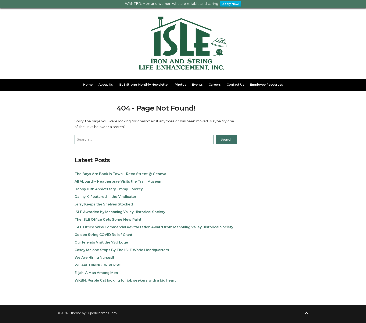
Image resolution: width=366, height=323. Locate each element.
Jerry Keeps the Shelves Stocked (104, 204)
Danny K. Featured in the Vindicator (105, 197)
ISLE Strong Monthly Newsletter (144, 84)
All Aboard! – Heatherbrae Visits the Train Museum (118, 181)
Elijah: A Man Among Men (96, 273)
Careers (215, 84)
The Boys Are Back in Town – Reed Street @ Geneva (120, 174)
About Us (105, 84)
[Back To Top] (306, 313)
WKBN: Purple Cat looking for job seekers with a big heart (125, 280)
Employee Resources (266, 84)
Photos (180, 84)
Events (197, 84)
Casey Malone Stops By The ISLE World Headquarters (122, 250)
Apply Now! (230, 3)
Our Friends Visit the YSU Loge (101, 242)
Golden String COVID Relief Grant (103, 235)
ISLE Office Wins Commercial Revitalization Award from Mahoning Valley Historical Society (154, 227)
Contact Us (235, 84)
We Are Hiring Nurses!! (94, 258)
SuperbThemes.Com (101, 313)
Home (88, 84)
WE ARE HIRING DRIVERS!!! (98, 265)
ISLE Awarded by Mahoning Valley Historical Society (120, 212)
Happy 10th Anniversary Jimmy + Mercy (109, 189)
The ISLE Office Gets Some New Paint (108, 220)
